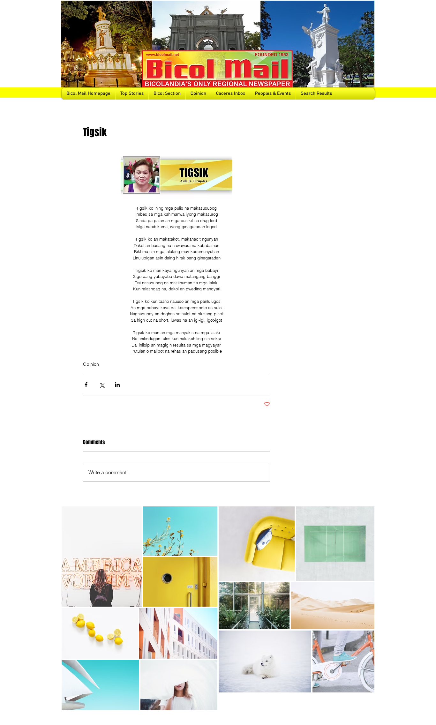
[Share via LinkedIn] (117, 385)
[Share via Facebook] (86, 385)
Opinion (91, 364)
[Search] (367, 49)
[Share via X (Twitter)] (102, 385)
